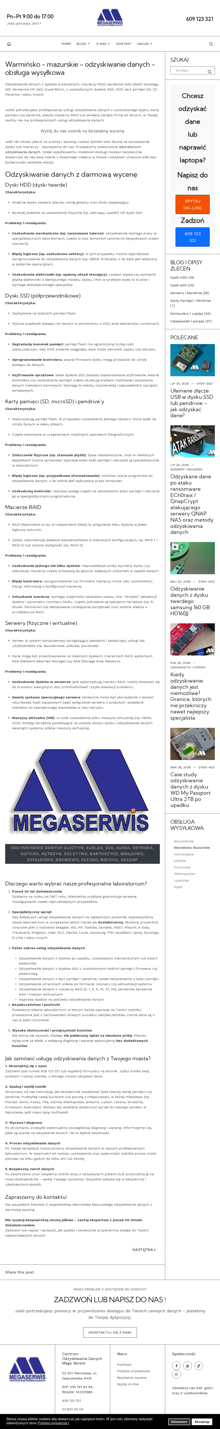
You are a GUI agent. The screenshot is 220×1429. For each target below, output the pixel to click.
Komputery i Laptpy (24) (190, 313)
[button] (83, 43)
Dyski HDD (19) (182, 277)
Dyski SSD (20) (182, 285)
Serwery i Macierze (186, 469)
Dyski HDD (206, 581)
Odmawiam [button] (179, 1421)
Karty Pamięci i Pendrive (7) (190, 303)
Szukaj (211, 72)
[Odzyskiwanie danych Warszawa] (110, 18)
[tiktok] (198, 1365)
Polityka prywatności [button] (53, 1423)
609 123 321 (199, 19)
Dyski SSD (204, 383)
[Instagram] (176, 1374)
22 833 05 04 (72, 1409)
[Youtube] (187, 1365)
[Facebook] (176, 1365)
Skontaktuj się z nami (110, 1332)
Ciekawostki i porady (188, 667)
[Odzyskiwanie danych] (27, 1369)
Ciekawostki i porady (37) (191, 321)
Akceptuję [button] (202, 1421)
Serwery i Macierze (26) (189, 293)
